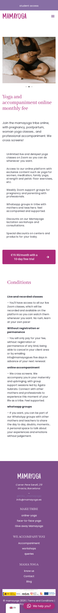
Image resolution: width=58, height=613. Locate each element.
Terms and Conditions (41, 600)
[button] (52, 16)
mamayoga (12, 600)
